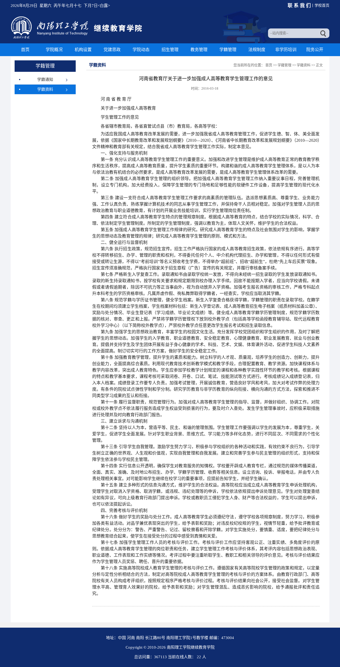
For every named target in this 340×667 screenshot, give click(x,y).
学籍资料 (45, 89)
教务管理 (198, 49)
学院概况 (54, 49)
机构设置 (83, 49)
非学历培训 (285, 49)
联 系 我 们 (302, 5)
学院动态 (141, 49)
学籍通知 (45, 79)
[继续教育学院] (77, 38)
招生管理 (170, 49)
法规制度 (256, 49)
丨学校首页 (320, 5)
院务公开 (314, 49)
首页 (25, 49)
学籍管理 (227, 49)
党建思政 (112, 49)
